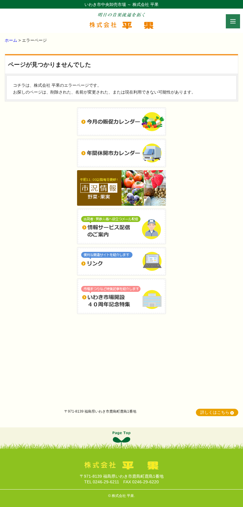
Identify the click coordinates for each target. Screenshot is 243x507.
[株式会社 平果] (121, 25)
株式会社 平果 (123, 496)
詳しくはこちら (214, 412)
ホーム (11, 40)
